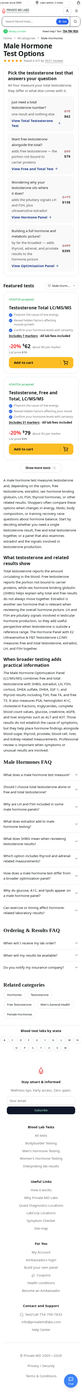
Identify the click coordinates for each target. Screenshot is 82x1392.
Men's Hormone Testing (41, 1151)
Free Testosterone (19, 1004)
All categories (26, 38)
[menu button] (76, 11)
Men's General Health (55, 1004)
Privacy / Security (41, 1365)
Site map (41, 1228)
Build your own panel (41, 1267)
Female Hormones (19, 1014)
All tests (41, 1135)
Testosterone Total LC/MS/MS (40, 307)
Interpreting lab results (41, 1166)
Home (7, 38)
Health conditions (41, 1282)
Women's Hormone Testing (41, 1158)
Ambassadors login (41, 1260)
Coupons (43, 1275)
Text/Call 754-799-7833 (43, 1314)
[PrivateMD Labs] (41, 1070)
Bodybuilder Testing (41, 1143)
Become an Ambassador (41, 1290)
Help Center (41, 1329)
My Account (41, 1252)
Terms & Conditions (41, 1376)
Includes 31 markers (24, 422)
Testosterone (40, 995)
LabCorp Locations (41, 1213)
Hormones (14, 995)
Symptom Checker (41, 1220)
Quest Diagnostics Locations (41, 1205)
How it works (41, 1190)
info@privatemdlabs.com (41, 1322)
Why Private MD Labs (41, 1197)
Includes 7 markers (23, 336)
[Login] (67, 11)
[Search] (75, 21)
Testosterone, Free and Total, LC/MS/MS (33, 395)
